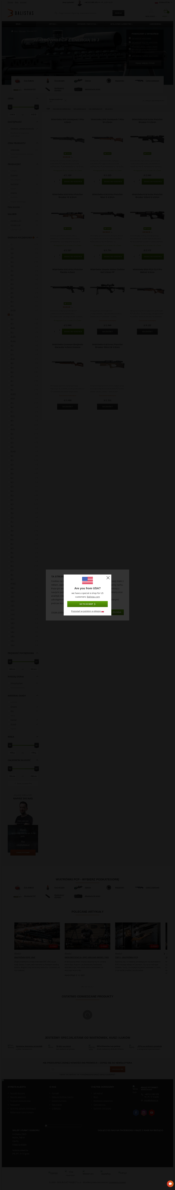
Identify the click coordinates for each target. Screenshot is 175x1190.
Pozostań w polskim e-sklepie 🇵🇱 (87, 611)
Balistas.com (93, 596)
